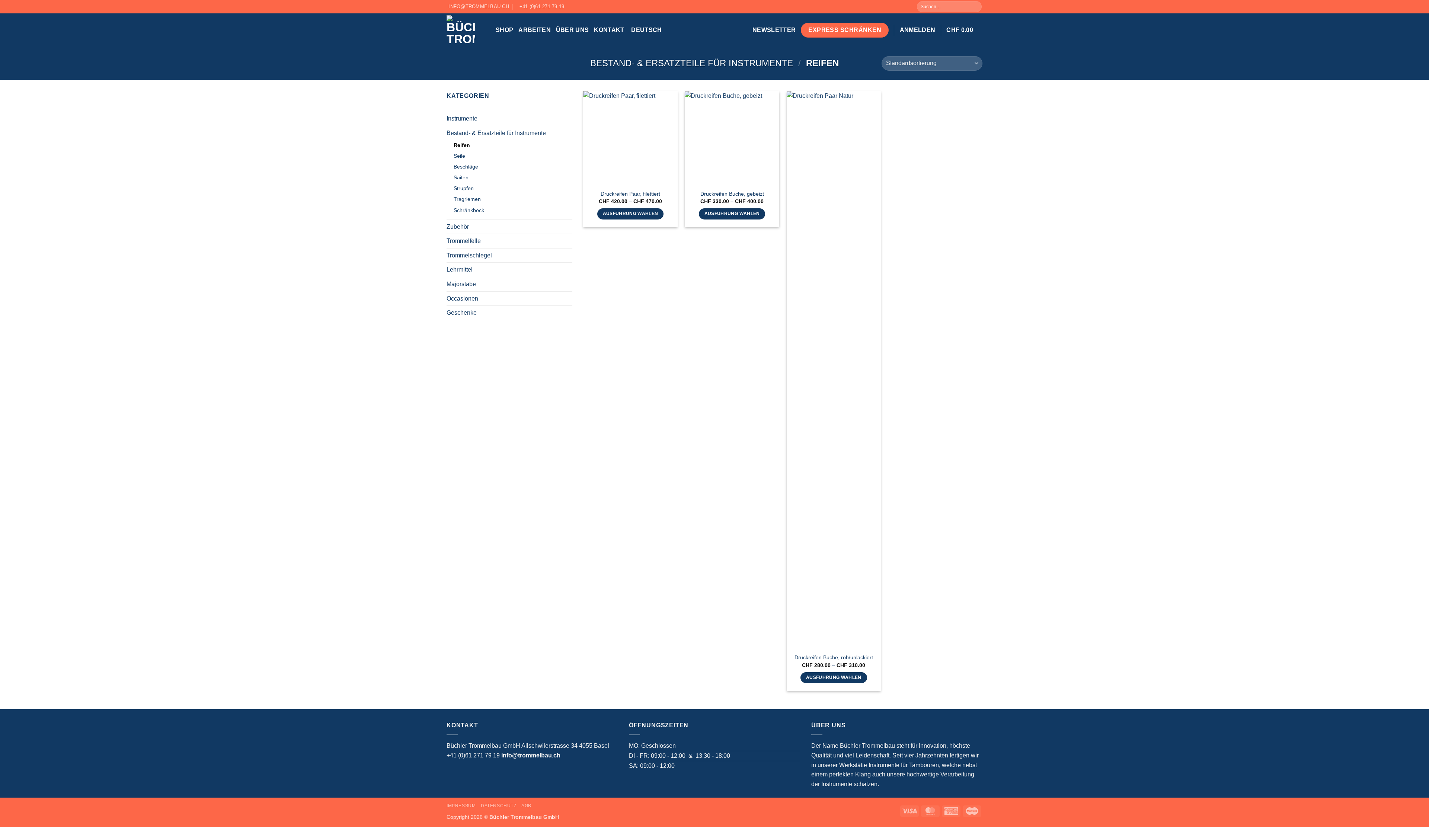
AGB (526, 805)
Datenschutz (499, 805)
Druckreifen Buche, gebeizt (732, 194)
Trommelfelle (464, 241)
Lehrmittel (460, 269)
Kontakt (609, 30)
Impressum (461, 805)
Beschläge (466, 167)
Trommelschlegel (469, 255)
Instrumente (462, 118)
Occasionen (462, 298)
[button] (774, 30)
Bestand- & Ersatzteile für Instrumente (691, 63)
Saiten (461, 177)
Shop (504, 30)
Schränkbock (469, 210)
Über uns (572, 30)
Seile (459, 156)
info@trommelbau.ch (530, 755)
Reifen (462, 145)
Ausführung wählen (630, 213)
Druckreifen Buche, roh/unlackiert (834, 657)
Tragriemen (467, 199)
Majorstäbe (461, 284)
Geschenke (462, 313)
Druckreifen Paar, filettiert (630, 194)
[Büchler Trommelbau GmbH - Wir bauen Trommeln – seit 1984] (466, 30)
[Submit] (975, 6)
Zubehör (458, 227)
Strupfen (464, 188)
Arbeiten (534, 30)
